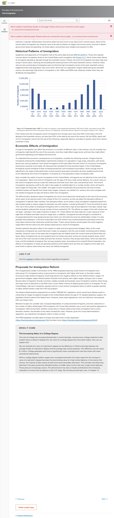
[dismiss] (111, 26)
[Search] (76, 20)
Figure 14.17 (81, 57)
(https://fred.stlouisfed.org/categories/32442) (79, 320)
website (29, 259)
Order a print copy (26, 507)
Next (104, 499)
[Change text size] (109, 20)
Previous (20, 499)
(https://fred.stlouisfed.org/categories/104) (32, 320)
